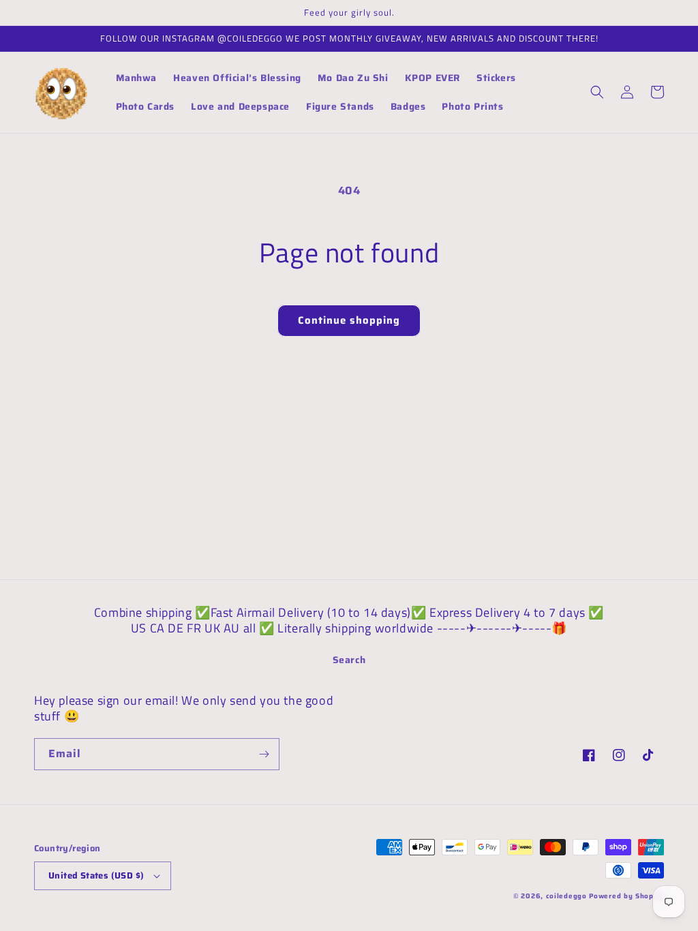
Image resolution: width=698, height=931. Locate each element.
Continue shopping (349, 320)
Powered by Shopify (626, 896)
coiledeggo (566, 896)
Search (349, 659)
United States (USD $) (96, 875)
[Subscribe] (264, 754)
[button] (597, 92)
